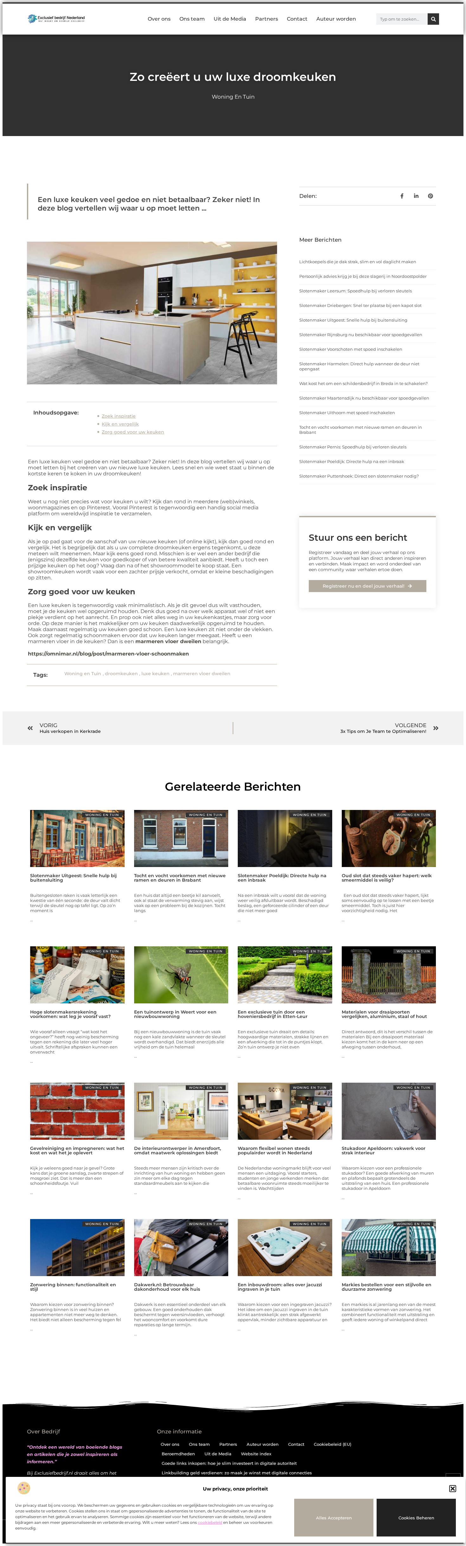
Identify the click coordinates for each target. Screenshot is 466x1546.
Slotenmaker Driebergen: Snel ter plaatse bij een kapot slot (360, 305)
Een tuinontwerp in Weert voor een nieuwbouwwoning (175, 1014)
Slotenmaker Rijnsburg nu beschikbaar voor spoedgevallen (360, 334)
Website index (256, 1453)
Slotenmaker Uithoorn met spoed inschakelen (347, 412)
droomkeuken (121, 673)
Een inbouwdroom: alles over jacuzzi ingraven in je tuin (280, 1287)
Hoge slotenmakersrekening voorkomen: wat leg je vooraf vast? (70, 1014)
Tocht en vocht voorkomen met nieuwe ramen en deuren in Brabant (180, 878)
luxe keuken (155, 673)
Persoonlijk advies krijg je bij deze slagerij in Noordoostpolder (363, 276)
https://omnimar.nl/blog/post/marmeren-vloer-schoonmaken (108, 654)
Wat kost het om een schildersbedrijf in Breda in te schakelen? (363, 383)
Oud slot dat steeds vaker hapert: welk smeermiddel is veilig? (387, 878)
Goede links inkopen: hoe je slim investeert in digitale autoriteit (229, 1463)
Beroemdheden (178, 1453)
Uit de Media (230, 19)
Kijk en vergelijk (120, 424)
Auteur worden (336, 19)
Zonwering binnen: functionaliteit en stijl (73, 1287)
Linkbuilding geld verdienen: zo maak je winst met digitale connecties (237, 1472)
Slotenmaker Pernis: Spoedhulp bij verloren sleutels (352, 446)
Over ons (159, 19)
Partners (266, 19)
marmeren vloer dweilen (168, 641)
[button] (453, 1488)
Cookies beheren (416, 1517)
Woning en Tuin (233, 97)
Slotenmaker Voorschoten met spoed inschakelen (350, 349)
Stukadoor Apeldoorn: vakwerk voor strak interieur (383, 1150)
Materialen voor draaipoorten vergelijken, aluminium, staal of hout (384, 1014)
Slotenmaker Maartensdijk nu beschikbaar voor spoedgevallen (364, 398)
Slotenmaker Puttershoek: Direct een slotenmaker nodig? (359, 476)
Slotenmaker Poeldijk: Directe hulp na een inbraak (351, 461)
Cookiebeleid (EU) (332, 1444)
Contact (297, 19)
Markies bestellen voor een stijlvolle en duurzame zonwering (386, 1287)
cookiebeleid (210, 1522)
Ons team (192, 19)
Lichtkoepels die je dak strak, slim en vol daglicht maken (357, 261)
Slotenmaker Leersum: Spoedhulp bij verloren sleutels (355, 290)
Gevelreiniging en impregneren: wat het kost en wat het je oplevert (77, 1150)
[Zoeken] (433, 19)
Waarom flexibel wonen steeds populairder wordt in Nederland (275, 1150)
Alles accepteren (334, 1517)
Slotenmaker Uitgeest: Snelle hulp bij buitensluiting (353, 320)
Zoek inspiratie (119, 416)
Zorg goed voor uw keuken (133, 432)
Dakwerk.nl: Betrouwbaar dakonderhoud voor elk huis (167, 1287)
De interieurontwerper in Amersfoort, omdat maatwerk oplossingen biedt (177, 1150)
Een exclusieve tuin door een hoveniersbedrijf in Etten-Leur (272, 1014)
